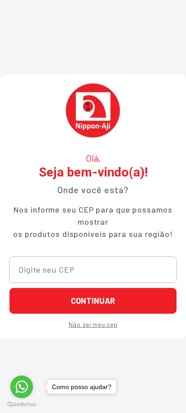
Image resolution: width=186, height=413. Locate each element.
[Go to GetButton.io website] (21, 404)
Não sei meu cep (93, 324)
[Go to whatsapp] (21, 387)
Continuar (93, 301)
